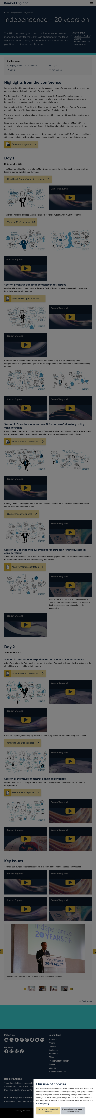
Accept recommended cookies (48, 1110)
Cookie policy (42, 1104)
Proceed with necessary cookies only (73, 1110)
